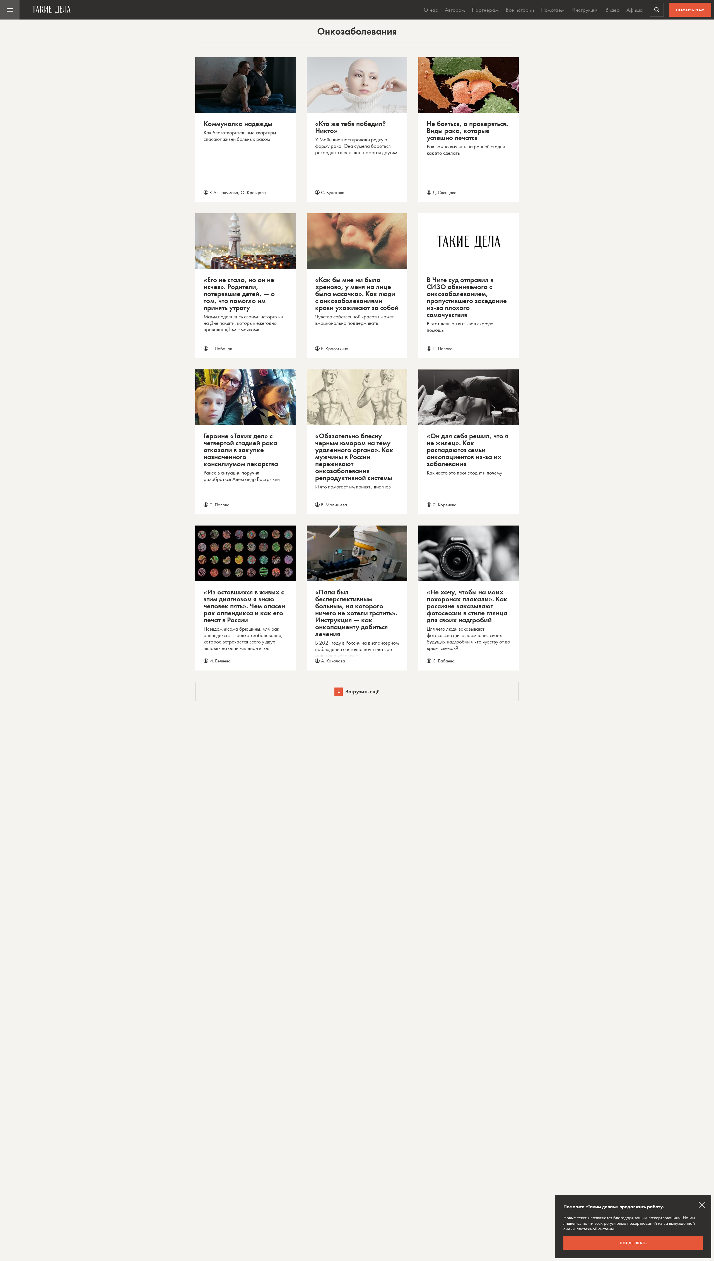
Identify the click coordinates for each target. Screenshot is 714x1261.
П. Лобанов (220, 348)
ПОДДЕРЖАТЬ (633, 1242)
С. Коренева (445, 505)
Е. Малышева (334, 505)
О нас (431, 9)
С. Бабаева (444, 661)
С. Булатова (332, 192)
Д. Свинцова (445, 192)
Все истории (520, 9)
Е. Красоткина (334, 348)
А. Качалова (333, 661)
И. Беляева (220, 661)
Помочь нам (690, 9)
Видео (612, 9)
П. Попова (443, 348)
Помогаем (553, 9)
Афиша (634, 9)
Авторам (455, 9)
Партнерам (485, 9)
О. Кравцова (253, 192)
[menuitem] (10, 10)
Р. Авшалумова (223, 192)
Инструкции (585, 9)
